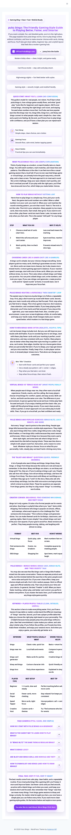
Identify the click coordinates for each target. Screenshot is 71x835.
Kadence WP (52, 829)
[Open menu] (67, 3)
